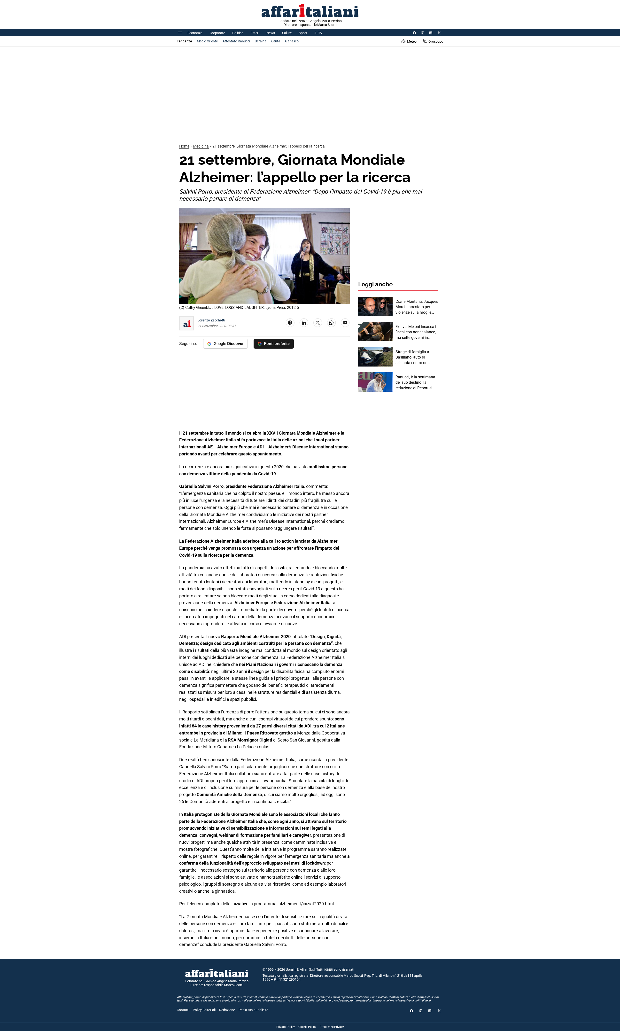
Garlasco (292, 41)
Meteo (412, 41)
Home (184, 146)
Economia (194, 33)
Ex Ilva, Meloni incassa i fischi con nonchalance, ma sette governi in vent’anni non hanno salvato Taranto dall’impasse (415, 332)
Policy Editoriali (204, 1010)
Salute (287, 33)
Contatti (183, 1010)
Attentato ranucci (236, 41)
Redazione (227, 1010)
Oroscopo (435, 41)
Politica (237, 33)
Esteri (255, 33)
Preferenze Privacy (332, 1027)
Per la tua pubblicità (253, 1010)
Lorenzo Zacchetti (211, 320)
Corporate (217, 33)
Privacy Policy (285, 1027)
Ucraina (260, 41)
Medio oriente (207, 41)
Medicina (201, 146)
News (270, 33)
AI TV (318, 33)
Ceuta (275, 41)
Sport (303, 33)
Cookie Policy (307, 1027)
